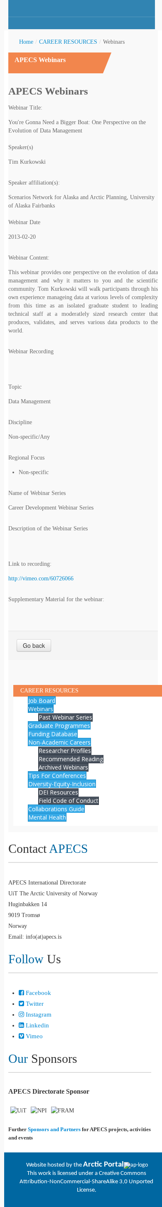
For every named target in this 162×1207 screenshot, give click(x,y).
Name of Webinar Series (37, 493)
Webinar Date (24, 222)
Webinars (40, 709)
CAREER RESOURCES (68, 42)
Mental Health (47, 817)
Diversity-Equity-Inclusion (62, 784)
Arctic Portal (103, 1165)
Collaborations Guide (56, 809)
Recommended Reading (71, 759)
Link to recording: (30, 564)
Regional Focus (26, 458)
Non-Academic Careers (59, 742)
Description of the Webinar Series (48, 528)
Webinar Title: (25, 108)
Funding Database (52, 734)
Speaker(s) (20, 147)
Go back (34, 645)
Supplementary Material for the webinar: (56, 599)
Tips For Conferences (57, 776)
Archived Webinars (63, 767)
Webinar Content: (28, 258)
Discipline (20, 422)
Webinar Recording (31, 351)
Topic (15, 387)
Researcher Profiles (65, 751)
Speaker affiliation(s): (34, 183)
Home (26, 42)
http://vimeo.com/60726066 (41, 578)
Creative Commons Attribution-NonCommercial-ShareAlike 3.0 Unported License (86, 1181)
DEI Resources (58, 792)
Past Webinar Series (65, 717)
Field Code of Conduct (68, 801)
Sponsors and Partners (54, 1129)
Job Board (41, 701)
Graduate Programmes (59, 726)
